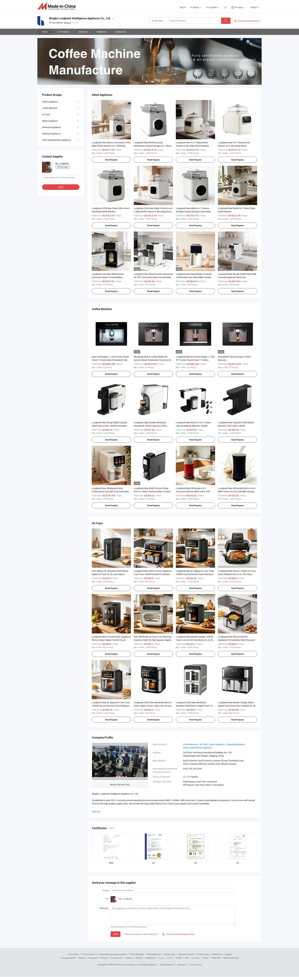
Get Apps (239, 7)
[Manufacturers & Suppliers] (57, 6)
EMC (111, 862)
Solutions (101, 31)
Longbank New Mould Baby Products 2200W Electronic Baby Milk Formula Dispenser (194, 277)
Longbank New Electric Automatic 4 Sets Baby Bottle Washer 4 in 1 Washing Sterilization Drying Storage (111, 145)
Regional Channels (186, 954)
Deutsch (139, 958)
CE (153, 862)
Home (45, 31)
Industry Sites (169, 954)
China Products (88, 954)
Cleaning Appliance (51, 133)
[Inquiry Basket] (225, 7)
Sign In (182, 7)
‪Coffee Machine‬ (190, 744)
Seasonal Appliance (51, 127)
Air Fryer (46, 114)
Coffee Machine (49, 108)
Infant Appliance (50, 101)
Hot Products (73, 954)
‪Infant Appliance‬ (217, 744)
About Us (83, 31)
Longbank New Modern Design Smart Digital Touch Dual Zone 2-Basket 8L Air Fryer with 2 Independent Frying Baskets (237, 705)
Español (81, 958)
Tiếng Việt (215, 958)
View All (95, 811)
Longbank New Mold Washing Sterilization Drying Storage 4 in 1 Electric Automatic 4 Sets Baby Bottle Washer (153, 145)
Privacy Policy (196, 964)
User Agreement (167, 964)
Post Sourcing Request (248, 20)
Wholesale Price (154, 954)
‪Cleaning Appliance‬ (235, 744)
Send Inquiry (111, 159)
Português (92, 958)
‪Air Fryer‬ (203, 744)
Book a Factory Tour (120, 784)
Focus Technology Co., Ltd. (129, 964)
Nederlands (150, 958)
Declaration (182, 964)
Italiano (129, 958)
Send (115, 934)
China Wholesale (137, 954)
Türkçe (205, 958)
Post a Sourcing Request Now (178, 934)
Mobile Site (217, 954)
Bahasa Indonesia (231, 958)
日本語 (179, 958)
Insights (228, 954)
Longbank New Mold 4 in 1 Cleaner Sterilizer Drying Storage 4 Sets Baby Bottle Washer (193, 211)
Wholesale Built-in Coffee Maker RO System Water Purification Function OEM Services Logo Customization (153, 360)
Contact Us (120, 31)
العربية (161, 958)
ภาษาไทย (195, 958)
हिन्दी (186, 958)
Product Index (203, 954)
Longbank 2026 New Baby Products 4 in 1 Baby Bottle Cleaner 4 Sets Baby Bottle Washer (153, 211)
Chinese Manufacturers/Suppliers (112, 954)
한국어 (170, 958)
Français (104, 958)
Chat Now (64, 167)
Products (64, 31)
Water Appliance (50, 120)
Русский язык (117, 958)
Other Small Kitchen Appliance (56, 140)
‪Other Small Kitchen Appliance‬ (197, 747)
